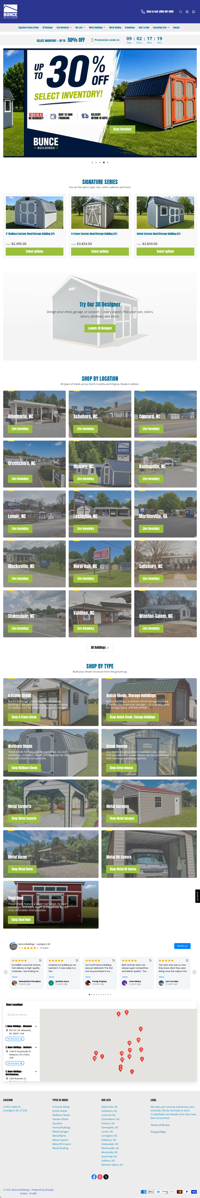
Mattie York (172, 976)
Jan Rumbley (62, 981)
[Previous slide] (92, 162)
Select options (34, 251)
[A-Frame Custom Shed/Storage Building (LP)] (100, 212)
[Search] (180, 12)
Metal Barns (59, 1134)
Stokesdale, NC (110, 1142)
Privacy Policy (158, 1130)
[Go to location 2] (91, 993)
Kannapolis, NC (109, 1126)
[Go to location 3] (94, 993)
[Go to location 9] (108, 993)
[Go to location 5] (98, 993)
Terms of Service (160, 1123)
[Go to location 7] (103, 993)
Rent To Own (144, 27)
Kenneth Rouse (100, 981)
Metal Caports (60, 1138)
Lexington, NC (109, 1134)
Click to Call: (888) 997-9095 (160, 11)
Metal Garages (60, 1130)
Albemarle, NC (109, 1105)
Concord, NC (108, 1113)
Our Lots (78, 27)
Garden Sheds (60, 1117)
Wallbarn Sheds (61, 1113)
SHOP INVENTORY (123, 102)
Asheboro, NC (109, 1109)
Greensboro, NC (110, 1117)
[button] (35, 1024)
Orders (24, 1192)
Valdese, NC (108, 1159)
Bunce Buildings (21, 1188)
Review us (182, 945)
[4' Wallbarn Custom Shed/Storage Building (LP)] (34, 212)
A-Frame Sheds (61, 1105)
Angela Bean (136, 966)
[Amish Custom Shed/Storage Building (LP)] (165, 212)
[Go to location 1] (89, 993)
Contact (176, 27)
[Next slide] (108, 162)
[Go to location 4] (96, 993)
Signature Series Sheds (28, 27)
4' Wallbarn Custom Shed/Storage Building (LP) (30, 234)
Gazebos (57, 1122)
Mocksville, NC (109, 1150)
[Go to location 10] (110, 993)
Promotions (130, 27)
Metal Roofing (115, 27)
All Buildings (98, 647)
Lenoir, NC (107, 1130)
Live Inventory (63, 27)
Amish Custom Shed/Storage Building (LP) (158, 234)
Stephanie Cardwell (30, 981)
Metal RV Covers (61, 1142)
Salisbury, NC (108, 1138)
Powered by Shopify (42, 1188)
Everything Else (159, 27)
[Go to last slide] (5, 971)
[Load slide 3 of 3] (104, 162)
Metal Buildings (96, 27)
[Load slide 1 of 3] (96, 162)
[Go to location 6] (101, 993)
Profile (33, 1192)
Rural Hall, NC (109, 1155)
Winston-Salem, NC (112, 1163)
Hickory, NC (108, 1122)
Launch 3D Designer (100, 328)
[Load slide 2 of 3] (100, 162)
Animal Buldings (61, 1126)
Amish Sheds (59, 1109)
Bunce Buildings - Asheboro (32, 944)
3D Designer (47, 27)
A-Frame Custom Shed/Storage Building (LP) (94, 234)
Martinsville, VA (110, 1146)
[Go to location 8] (105, 993)
